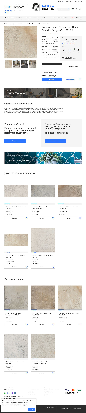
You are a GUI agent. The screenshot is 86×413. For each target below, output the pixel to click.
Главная (6, 23)
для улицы (56, 41)
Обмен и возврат (48, 392)
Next (35, 42)
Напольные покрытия (47, 410)
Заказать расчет (70, 79)
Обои (54, 410)
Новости (46, 394)
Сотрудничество (48, 396)
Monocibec (20, 23)
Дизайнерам (79, 17)
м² (51, 64)
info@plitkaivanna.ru (9, 389)
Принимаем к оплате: (70, 388)
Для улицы (44, 17)
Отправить (15, 141)
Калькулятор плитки (73, 66)
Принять (31, 409)
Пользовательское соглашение (51, 390)
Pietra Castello (27, 23)
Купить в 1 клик (52, 83)
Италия (56, 43)
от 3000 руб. (73, 41)
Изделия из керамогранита (62, 17)
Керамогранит (19, 17)
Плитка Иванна (43, 7)
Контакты (80, 1)
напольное (56, 40)
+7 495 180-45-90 (8, 388)
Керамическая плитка (9, 17)
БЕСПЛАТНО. (74, 39)
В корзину (52, 79)
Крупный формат (36, 17)
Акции (75, 1)
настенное (56, 39)
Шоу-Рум (53, 17)
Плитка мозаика (27, 17)
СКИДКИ (72, 17)
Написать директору (18, 10)
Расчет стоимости (70, 43)
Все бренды (7, 20)
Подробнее (64, 43)
